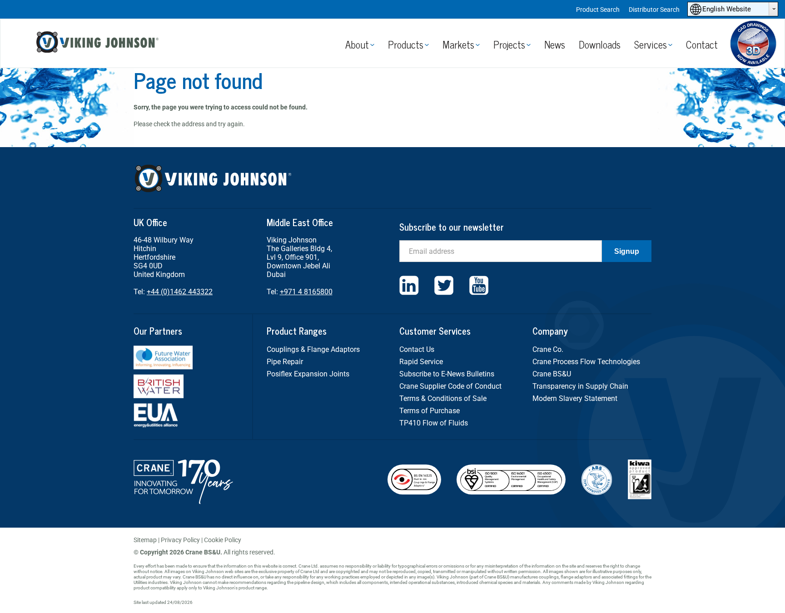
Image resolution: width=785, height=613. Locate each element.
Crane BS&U (551, 374)
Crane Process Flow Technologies (586, 361)
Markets (458, 44)
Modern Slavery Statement (574, 398)
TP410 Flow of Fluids (433, 423)
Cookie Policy (222, 540)
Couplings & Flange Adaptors (313, 349)
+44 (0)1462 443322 (180, 291)
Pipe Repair (285, 361)
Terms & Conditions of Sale (443, 398)
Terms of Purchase (429, 410)
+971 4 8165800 (306, 291)
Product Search (598, 9)
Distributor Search (654, 9)
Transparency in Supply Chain (580, 386)
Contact (702, 44)
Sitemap (145, 540)
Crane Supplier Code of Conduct (450, 386)
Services (650, 44)
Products (405, 44)
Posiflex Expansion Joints (308, 374)
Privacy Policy (180, 540)
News (554, 44)
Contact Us (416, 349)
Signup (626, 251)
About (357, 44)
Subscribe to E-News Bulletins (446, 374)
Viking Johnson (99, 43)
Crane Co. (547, 349)
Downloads (600, 44)
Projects (509, 44)
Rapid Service (421, 361)
